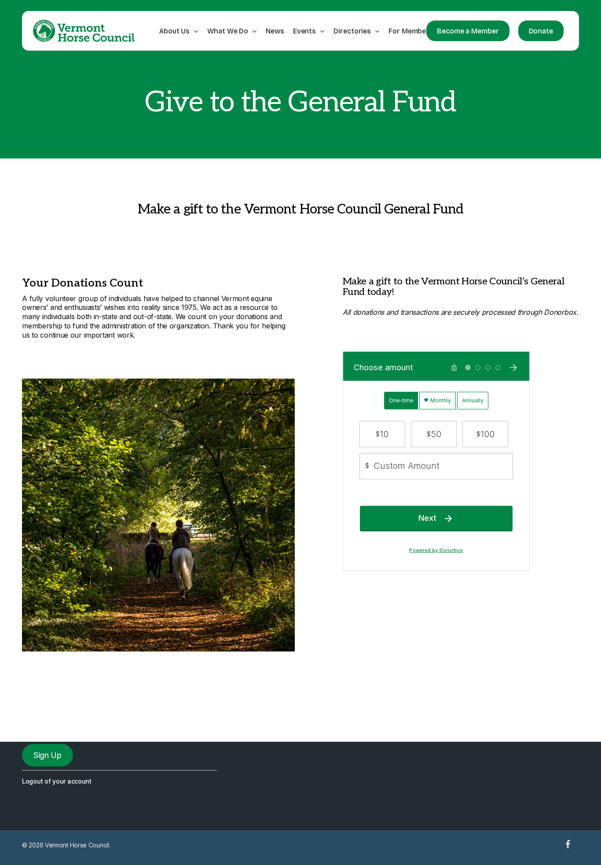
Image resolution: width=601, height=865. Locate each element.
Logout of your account (57, 781)
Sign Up (47, 755)
